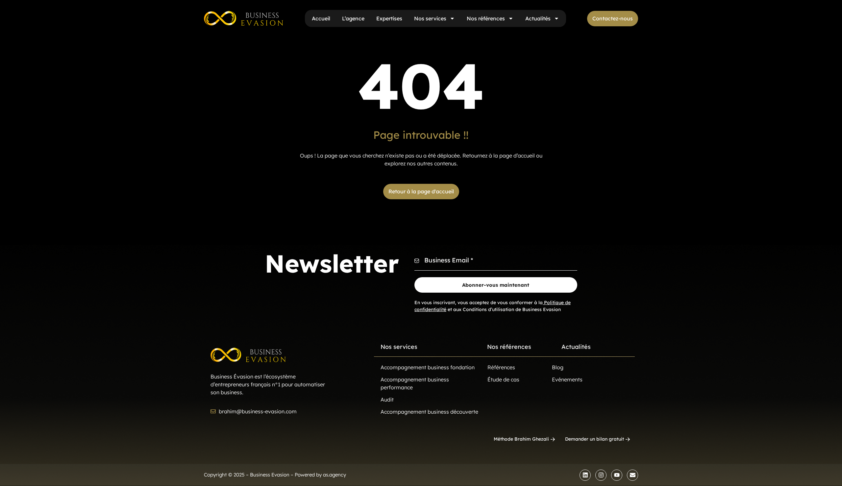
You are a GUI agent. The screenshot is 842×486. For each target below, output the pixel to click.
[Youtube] (616, 475)
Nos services (430, 18)
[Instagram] (601, 475)
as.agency (334, 475)
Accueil (321, 18)
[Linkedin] (585, 475)
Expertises (389, 18)
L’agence (353, 18)
